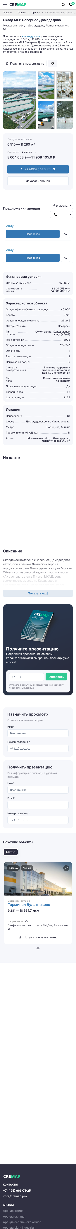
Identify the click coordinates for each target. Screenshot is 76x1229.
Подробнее (33, 233)
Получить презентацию (27, 63)
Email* (11, 798)
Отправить (56, 677)
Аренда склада (14, 1216)
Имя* (10, 726)
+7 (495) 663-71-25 (17, 1190)
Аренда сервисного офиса (22, 1222)
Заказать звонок (38, 181)
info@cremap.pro (15, 1196)
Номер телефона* (18, 741)
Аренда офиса (13, 1211)
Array (10, 226)
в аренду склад (32, 36)
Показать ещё (38, 593)
